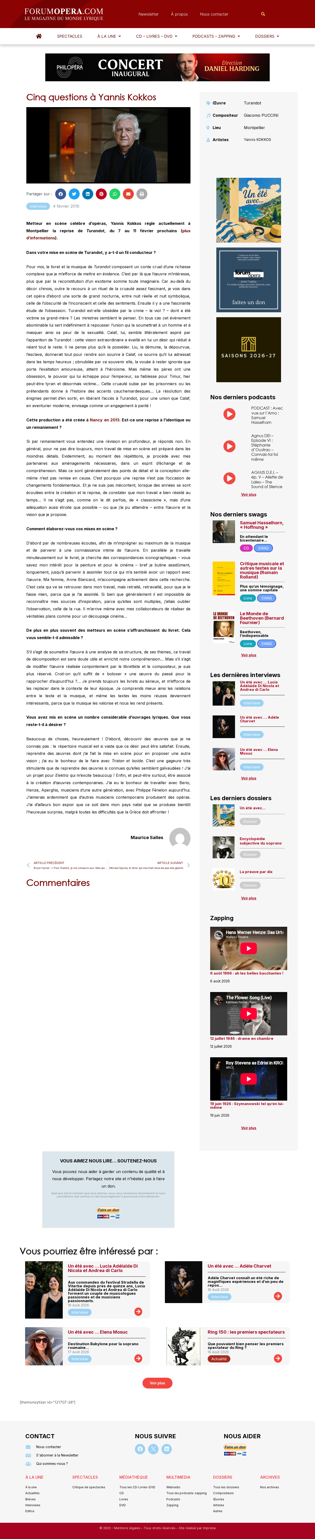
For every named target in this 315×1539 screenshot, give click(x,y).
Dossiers (264, 36)
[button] (109, 36)
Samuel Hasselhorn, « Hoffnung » (262, 525)
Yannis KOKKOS (257, 139)
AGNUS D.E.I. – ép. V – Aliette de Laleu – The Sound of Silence (267, 479)
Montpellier (254, 127)
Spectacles (69, 36)
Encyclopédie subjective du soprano (261, 840)
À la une (106, 36)
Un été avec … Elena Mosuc (259, 751)
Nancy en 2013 (104, 419)
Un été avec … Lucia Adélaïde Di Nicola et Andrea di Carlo (259, 686)
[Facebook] (140, 1449)
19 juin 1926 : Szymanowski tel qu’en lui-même (247, 1105)
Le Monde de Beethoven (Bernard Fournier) (262, 618)
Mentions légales (127, 1528)
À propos (179, 14)
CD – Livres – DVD (154, 36)
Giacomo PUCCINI (261, 115)
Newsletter (149, 14)
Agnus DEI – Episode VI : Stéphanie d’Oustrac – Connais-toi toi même (264, 447)
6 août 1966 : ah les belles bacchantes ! (247, 973)
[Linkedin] (166, 1449)
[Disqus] (108, 954)
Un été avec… (253, 808)
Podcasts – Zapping (213, 36)
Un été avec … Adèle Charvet (259, 719)
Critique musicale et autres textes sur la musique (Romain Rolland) (262, 570)
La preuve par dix (256, 871)
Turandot (252, 102)
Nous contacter (214, 14)
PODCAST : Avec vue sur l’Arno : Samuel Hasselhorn (267, 415)
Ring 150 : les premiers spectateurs (246, 1332)
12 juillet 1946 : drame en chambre (241, 1038)
